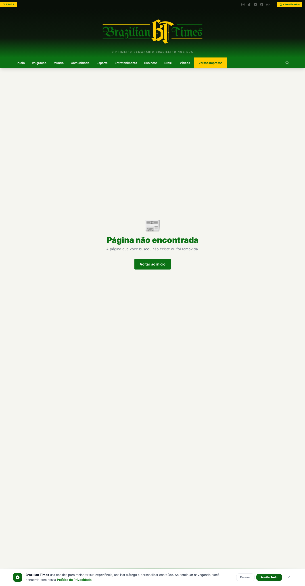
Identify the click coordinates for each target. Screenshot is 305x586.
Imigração (39, 63)
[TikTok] (249, 4)
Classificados (291, 4)
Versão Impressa (210, 63)
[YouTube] (255, 4)
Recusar (245, 577)
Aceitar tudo (269, 577)
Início (21, 63)
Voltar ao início (152, 264)
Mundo (59, 63)
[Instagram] (243, 4)
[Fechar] (289, 577)
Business (150, 63)
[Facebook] (262, 4)
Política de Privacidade (74, 580)
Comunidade (80, 63)
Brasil (168, 63)
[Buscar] (287, 62)
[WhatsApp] (268, 4)
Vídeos (185, 63)
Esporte (102, 63)
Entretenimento (126, 63)
